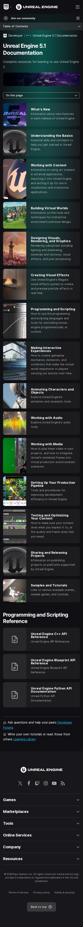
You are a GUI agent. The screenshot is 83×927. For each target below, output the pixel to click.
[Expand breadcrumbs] (28, 35)
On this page (14, 95)
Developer (15, 35)
